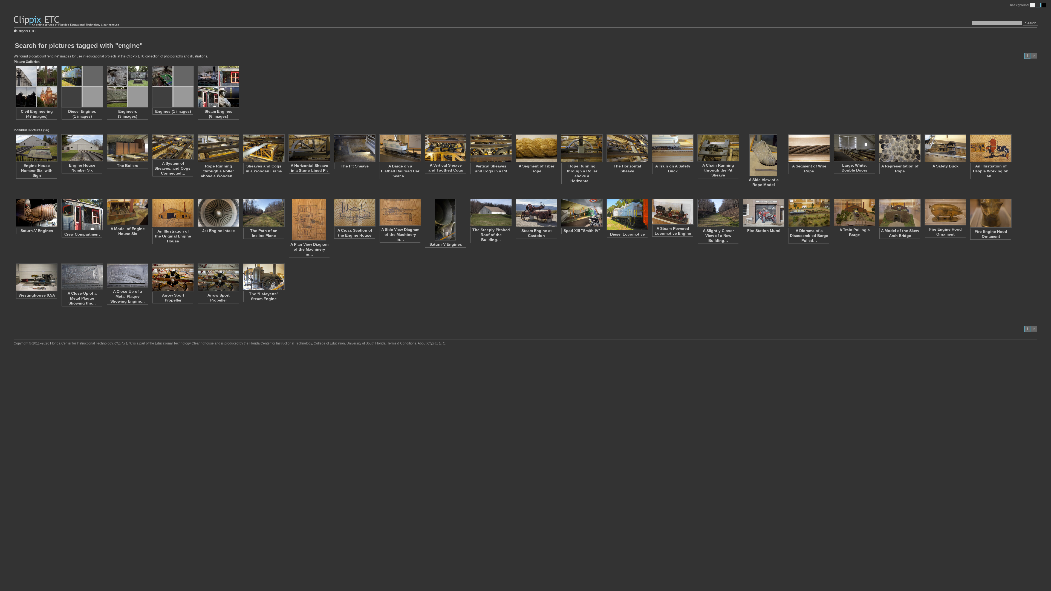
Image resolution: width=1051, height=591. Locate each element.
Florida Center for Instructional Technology (81, 343)
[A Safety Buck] (945, 148)
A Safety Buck (945, 166)
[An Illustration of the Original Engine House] (172, 213)
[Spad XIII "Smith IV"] (581, 213)
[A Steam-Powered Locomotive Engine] (672, 212)
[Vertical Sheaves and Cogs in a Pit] (490, 148)
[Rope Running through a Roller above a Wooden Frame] (218, 148)
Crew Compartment (82, 234)
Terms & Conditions (401, 343)
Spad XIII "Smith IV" (582, 230)
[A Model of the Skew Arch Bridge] (899, 213)
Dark (1044, 5)
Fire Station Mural (763, 230)
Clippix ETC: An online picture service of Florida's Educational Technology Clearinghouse (66, 21)
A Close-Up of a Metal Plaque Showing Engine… (127, 296)
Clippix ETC (27, 30)
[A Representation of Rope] (899, 148)
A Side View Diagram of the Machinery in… (400, 234)
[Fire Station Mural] (763, 213)
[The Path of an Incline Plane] (263, 213)
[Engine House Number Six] (81, 147)
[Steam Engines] (218, 87)
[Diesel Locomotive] (627, 214)
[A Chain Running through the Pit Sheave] (717, 147)
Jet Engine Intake (218, 230)
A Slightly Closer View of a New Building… (718, 235)
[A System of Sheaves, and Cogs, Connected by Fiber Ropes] (172, 147)
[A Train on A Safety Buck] (672, 148)
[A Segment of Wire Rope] (808, 148)
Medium (1038, 5)
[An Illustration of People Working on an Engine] (990, 148)
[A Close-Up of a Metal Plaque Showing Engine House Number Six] (127, 275)
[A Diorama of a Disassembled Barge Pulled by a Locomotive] (808, 213)
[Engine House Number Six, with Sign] (36, 148)
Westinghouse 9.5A (37, 295)
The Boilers (127, 165)
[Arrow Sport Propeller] (172, 277)
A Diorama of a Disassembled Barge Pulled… (809, 235)
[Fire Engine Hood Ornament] (945, 212)
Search (1030, 23)
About (431, 343)
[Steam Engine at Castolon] (536, 213)
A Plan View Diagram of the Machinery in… (309, 249)
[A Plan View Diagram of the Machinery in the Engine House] (309, 220)
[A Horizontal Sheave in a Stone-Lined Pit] (309, 148)
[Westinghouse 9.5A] (36, 277)
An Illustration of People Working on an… (991, 171)
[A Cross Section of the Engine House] (354, 213)
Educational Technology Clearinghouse (184, 343)
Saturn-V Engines (37, 230)
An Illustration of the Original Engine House (173, 236)
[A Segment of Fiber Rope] (536, 148)
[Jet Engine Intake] (218, 213)
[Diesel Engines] (81, 87)
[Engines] (172, 87)
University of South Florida (366, 343)
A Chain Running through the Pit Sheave (718, 170)
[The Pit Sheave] (354, 148)
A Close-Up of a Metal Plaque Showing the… (82, 298)
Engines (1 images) (173, 111)
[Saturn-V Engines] (36, 213)
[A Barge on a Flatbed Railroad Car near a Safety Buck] (399, 148)
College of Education (329, 343)
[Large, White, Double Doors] (854, 147)
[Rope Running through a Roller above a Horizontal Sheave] (581, 148)
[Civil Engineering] (36, 87)
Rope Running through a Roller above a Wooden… (218, 171)
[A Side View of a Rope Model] (763, 155)
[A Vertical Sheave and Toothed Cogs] (445, 147)
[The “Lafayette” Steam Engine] (263, 276)
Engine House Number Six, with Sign (37, 170)
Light (1032, 5)
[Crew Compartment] (81, 214)
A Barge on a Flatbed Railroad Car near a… (400, 171)
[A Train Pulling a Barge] (854, 212)
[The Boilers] (127, 148)
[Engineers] (127, 87)
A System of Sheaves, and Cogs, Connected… (173, 168)
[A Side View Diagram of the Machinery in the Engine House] (399, 212)
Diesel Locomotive (627, 234)
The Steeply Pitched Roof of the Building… (491, 235)
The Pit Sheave (355, 166)
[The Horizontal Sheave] (627, 148)
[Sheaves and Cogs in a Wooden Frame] (263, 148)
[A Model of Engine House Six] (127, 212)
